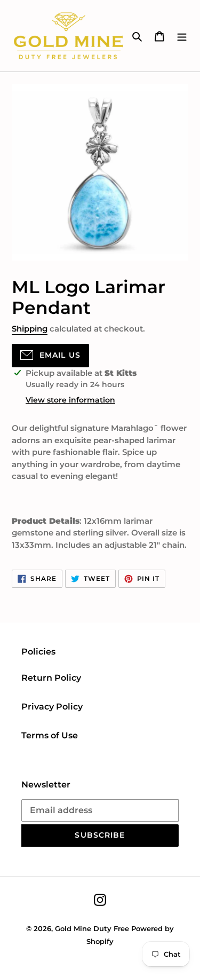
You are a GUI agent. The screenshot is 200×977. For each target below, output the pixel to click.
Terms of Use (49, 735)
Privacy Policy (52, 707)
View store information (70, 400)
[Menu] (182, 36)
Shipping (29, 329)
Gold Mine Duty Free (92, 928)
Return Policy (51, 678)
